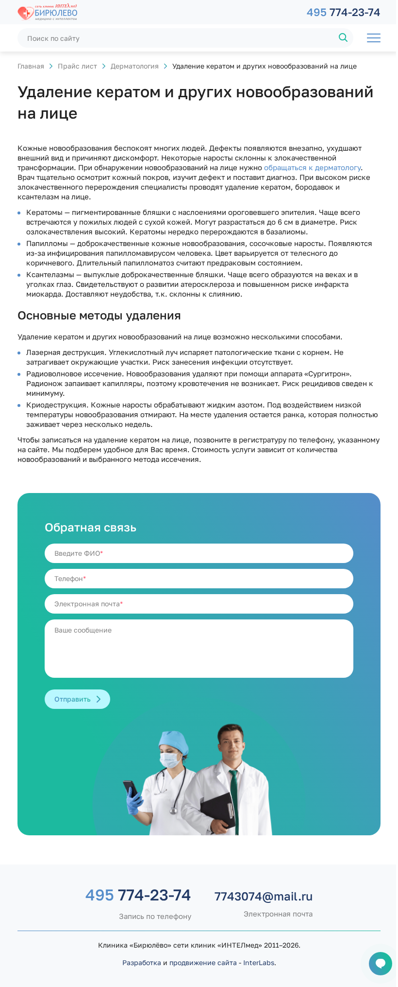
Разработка (141, 962)
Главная (30, 66)
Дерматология (135, 66)
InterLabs (258, 962)
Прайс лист (77, 66)
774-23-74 (344, 11)
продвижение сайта (203, 962)
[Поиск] (343, 38)
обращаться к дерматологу (312, 167)
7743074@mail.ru (264, 896)
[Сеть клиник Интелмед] (157, 12)
